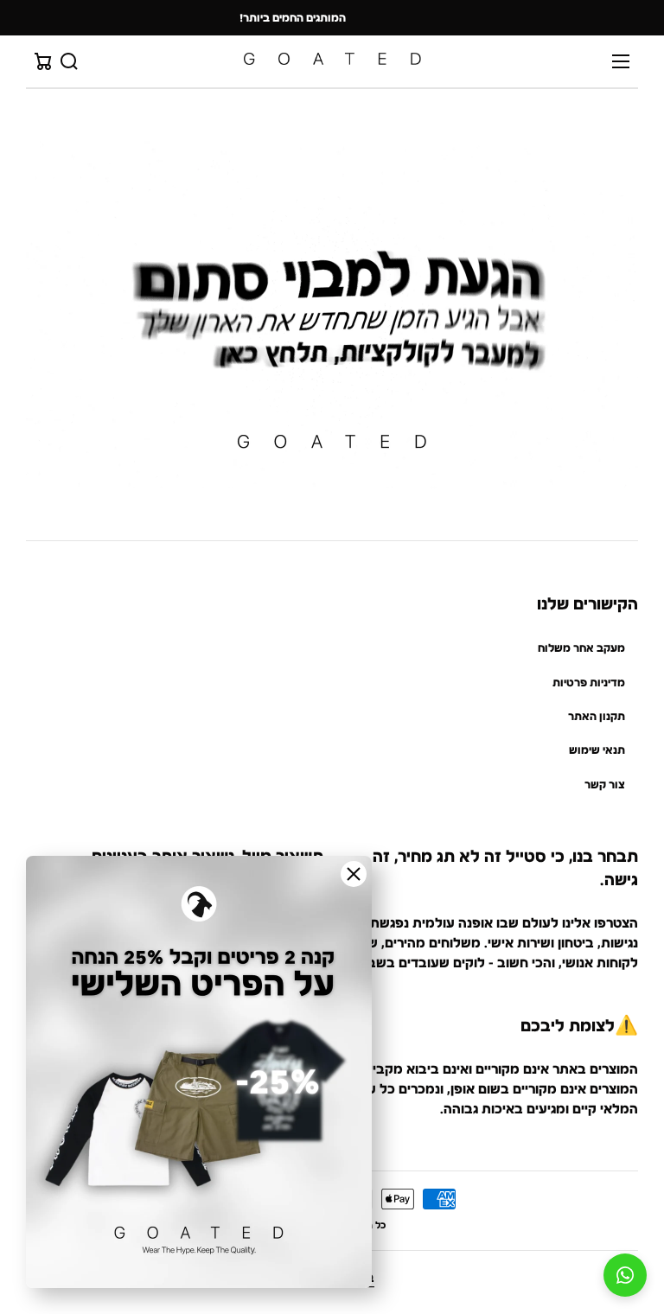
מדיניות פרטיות (588, 682)
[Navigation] (620, 61)
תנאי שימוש (597, 750)
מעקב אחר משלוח (581, 648)
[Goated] (332, 61)
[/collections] (332, 314)
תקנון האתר (596, 716)
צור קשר (604, 784)
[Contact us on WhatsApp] (625, 1275)
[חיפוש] (69, 61)
